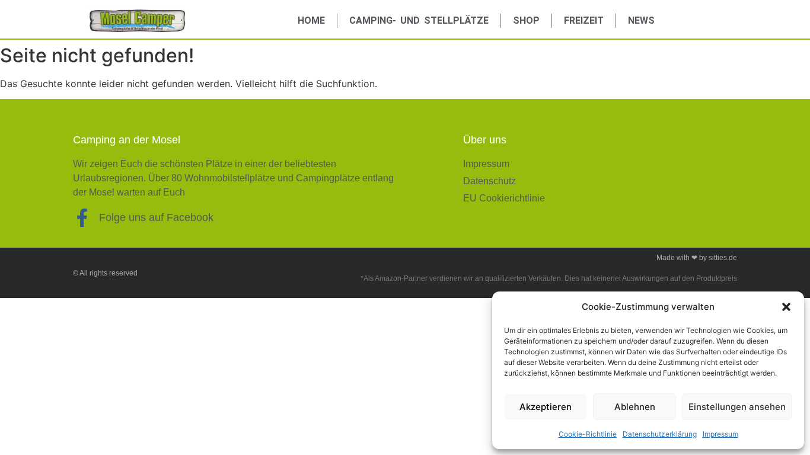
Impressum (720, 434)
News (641, 20)
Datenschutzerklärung (660, 434)
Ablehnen (634, 406)
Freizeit (584, 20)
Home (311, 20)
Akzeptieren (545, 406)
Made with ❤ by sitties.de (696, 258)
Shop (526, 20)
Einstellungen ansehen (737, 406)
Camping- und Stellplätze (419, 20)
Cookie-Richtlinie (588, 434)
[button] (786, 307)
